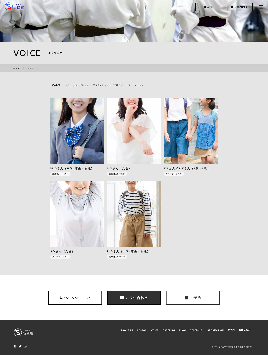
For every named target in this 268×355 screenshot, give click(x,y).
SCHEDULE (196, 330)
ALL (68, 85)
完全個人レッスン (102, 85)
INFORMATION (215, 330)
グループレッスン (82, 85)
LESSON (142, 330)
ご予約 (231, 330)
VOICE (155, 330)
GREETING (169, 330)
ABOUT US (127, 330)
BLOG (182, 330)
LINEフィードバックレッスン (128, 85)
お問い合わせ (246, 330)
